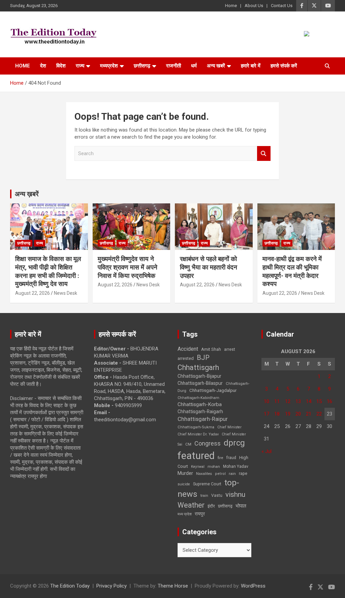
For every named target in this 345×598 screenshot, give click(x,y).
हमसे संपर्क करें (284, 66)
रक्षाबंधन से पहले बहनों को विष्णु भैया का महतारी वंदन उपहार (208, 267)
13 (298, 401)
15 (319, 401)
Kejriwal (198, 466)
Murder (185, 473)
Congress (207, 443)
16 (329, 401)
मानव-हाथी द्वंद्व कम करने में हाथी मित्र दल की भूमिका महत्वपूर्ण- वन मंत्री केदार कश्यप (292, 271)
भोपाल (241, 506)
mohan (214, 466)
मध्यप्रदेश (109, 66)
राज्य (80, 66)
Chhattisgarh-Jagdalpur (213, 390)
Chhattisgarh (198, 367)
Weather (191, 505)
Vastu (216, 495)
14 (308, 401)
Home (231, 5)
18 (277, 414)
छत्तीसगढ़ (225, 506)
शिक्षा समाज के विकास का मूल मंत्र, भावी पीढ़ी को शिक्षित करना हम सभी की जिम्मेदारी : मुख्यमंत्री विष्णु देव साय (48, 271)
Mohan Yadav (235, 466)
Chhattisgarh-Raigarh (200, 411)
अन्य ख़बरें (27, 194)
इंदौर (211, 506)
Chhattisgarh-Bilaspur (200, 383)
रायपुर (200, 513)
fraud (231, 457)
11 (277, 401)
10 (266, 401)
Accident (188, 349)
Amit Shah (211, 349)
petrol (220, 474)
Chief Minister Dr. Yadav (198, 434)
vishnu (235, 494)
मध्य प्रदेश (185, 514)
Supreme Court (207, 483)
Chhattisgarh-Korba (200, 404)
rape (243, 473)
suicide (184, 484)
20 (298, 414)
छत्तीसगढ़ (142, 66)
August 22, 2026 (32, 293)
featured (196, 455)
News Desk (65, 293)
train (204, 495)
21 (308, 414)
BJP (203, 357)
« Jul (266, 451)
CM (188, 444)
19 (287, 414)
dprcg (234, 443)
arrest (229, 349)
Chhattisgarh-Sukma (196, 427)
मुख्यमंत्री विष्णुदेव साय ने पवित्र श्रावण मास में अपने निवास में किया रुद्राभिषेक (127, 267)
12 (287, 401)
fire (220, 457)
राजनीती (173, 66)
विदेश (61, 66)
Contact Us (281, 5)
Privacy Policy (111, 586)
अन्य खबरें (216, 66)
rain (232, 473)
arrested (186, 358)
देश (43, 66)
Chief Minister (229, 427)
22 (319, 414)
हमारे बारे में (250, 66)
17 (266, 414)
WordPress (253, 586)
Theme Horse (173, 586)
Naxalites (204, 473)
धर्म (194, 66)
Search (264, 153)
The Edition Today (70, 586)
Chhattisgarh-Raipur (203, 419)
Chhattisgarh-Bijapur (199, 376)
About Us (254, 5)
